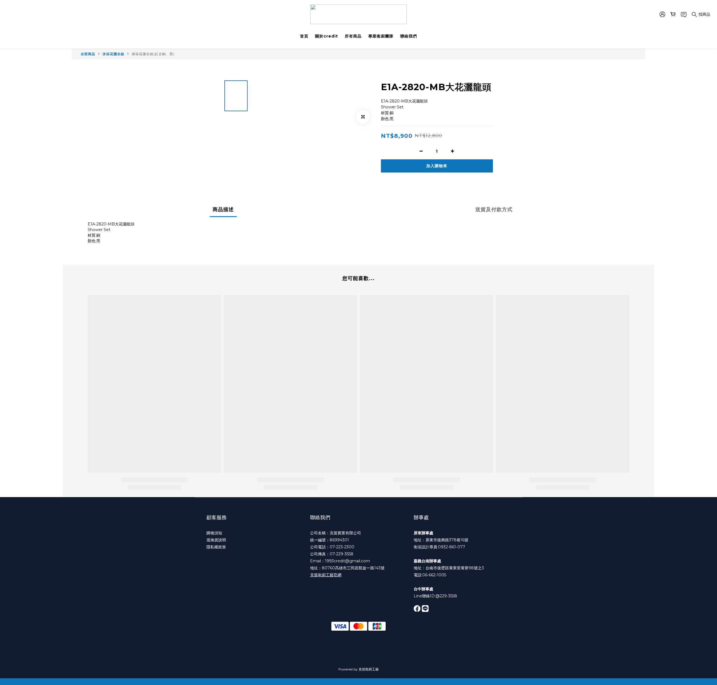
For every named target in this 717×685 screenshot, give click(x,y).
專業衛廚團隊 (381, 36)
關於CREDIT (326, 36)
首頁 (304, 36)
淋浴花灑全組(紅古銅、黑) (153, 54)
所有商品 (353, 36)
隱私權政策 (216, 546)
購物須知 (214, 532)
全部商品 (88, 54)
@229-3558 (446, 595)
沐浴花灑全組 (113, 54)
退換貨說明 (216, 539)
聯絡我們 (408, 36)
